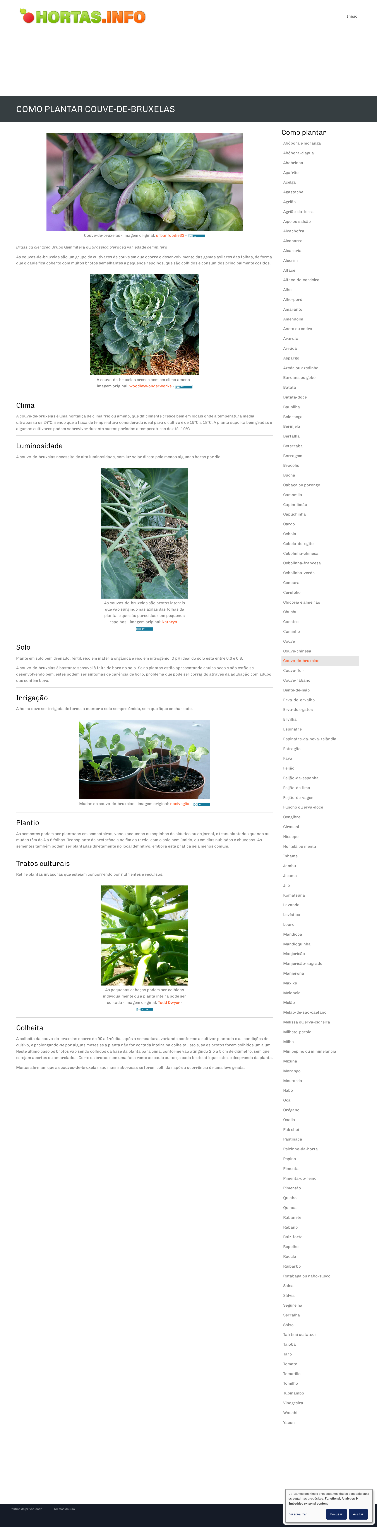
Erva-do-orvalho (299, 700)
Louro (289, 924)
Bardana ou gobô (299, 377)
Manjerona (293, 973)
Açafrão (291, 172)
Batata (289, 387)
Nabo (288, 1090)
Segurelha (292, 1305)
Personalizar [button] (297, 1514)
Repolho (291, 1246)
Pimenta (291, 1168)
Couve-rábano (296, 680)
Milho (288, 1041)
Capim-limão (295, 504)
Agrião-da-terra (298, 211)
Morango (292, 1071)
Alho (287, 289)
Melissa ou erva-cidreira (306, 1022)
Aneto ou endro (297, 328)
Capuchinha (294, 514)
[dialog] (329, 1506)
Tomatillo (292, 1373)
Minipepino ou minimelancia (309, 1051)
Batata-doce (295, 397)
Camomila (292, 494)
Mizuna (290, 1061)
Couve (289, 641)
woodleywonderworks (150, 386)
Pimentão (292, 1188)
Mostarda (292, 1080)
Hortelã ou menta (299, 846)
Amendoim (293, 319)
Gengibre (291, 817)
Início (352, 16)
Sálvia (289, 1295)
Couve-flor (293, 670)
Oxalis (289, 1119)
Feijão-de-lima (296, 787)
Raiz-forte (292, 1236)
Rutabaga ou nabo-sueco (307, 1276)
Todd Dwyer (169, 1002)
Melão (289, 1002)
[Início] (83, 16)
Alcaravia (292, 250)
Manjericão (294, 953)
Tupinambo (293, 1393)
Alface (289, 270)
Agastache (293, 192)
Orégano (291, 1110)
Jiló (286, 885)
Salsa (288, 1285)
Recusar (336, 1514)
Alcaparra (293, 240)
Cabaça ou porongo (301, 485)
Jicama (290, 875)
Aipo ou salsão (297, 221)
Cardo (289, 524)
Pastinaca (292, 1139)
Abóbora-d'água (298, 153)
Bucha (289, 475)
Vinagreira (293, 1403)
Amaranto (292, 309)
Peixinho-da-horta (300, 1149)
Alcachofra (293, 231)
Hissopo (291, 836)
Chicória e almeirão (301, 602)
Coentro (291, 621)
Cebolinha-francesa (302, 563)
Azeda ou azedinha (301, 368)
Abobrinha (293, 162)
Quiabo (290, 1197)
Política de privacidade (26, 1509)
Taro (287, 1354)
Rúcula (289, 1256)
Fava (287, 758)
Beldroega (293, 416)
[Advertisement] (188, 63)
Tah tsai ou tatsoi (299, 1334)
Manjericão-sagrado (302, 963)
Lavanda (291, 904)
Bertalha (291, 436)
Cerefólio (292, 592)
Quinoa (290, 1207)
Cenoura (291, 582)
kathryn (169, 622)
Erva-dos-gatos (298, 709)
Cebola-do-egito (298, 543)
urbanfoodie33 (170, 235)
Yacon (289, 1422)
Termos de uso (64, 1509)
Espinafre (292, 729)
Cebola (289, 533)
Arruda (290, 348)
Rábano (290, 1227)
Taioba (289, 1344)
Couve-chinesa (297, 651)
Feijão (289, 768)
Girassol (291, 826)
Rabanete (292, 1217)
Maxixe (290, 983)
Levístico (291, 914)
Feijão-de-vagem (299, 797)
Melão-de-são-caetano (305, 1012)
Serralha (291, 1315)
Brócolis (291, 465)
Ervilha (290, 719)
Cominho (291, 631)
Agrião (289, 201)
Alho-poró (292, 299)
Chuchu (290, 611)
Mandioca (292, 934)
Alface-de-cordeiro (301, 279)
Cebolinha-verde (299, 572)
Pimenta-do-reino (300, 1178)
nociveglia (179, 803)
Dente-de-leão (296, 690)
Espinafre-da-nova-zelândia (309, 739)
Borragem (292, 455)
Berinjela (291, 426)
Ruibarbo (292, 1266)
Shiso (288, 1325)
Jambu (289, 865)
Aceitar (358, 1514)
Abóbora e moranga (302, 143)
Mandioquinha (297, 944)
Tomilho (290, 1383)
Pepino (289, 1158)
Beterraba (293, 446)
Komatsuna (294, 895)
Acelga (289, 182)
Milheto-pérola (297, 1032)
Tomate (290, 1364)
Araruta (290, 338)
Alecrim (290, 260)
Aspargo (291, 358)
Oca (287, 1100)
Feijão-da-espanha (301, 778)
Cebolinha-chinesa (301, 553)
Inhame (290, 856)
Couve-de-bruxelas (301, 660)
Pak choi (291, 1129)
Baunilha (291, 407)
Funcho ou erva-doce (303, 807)
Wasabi (290, 1412)
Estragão (292, 748)
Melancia (292, 993)
